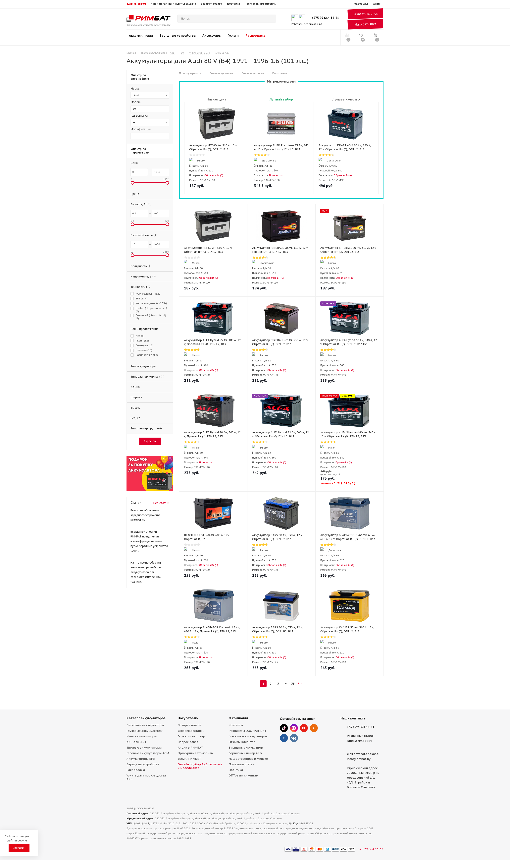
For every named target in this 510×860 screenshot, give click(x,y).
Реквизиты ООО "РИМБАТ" (248, 731)
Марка (134, 88)
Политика (236, 770)
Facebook (284, 738)
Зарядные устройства (178, 35)
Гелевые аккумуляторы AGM (148, 753)
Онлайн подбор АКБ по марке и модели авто (200, 766)
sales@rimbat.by (359, 741)
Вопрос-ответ (188, 742)
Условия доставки (191, 731)
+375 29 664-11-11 (325, 18)
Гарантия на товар (191, 736)
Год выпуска (139, 115)
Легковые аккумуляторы (145, 725)
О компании (238, 718)
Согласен (19, 848)
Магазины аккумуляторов (248, 736)
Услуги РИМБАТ (189, 759)
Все (300, 683)
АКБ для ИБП (136, 742)
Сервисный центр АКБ (245, 753)
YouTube (304, 728)
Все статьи (161, 503)
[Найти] (271, 19)
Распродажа (255, 35)
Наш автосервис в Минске (248, 759)
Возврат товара (189, 725)
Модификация (140, 129)
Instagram (294, 728)
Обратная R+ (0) (213, 175)
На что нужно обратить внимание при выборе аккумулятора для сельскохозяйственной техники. (146, 572)
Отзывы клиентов (242, 742)
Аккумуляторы (141, 35)
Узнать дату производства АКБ (146, 777)
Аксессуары (212, 35)
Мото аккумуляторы (142, 736)
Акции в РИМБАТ (190, 747)
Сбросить (150, 441)
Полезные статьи (241, 764)
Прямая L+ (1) (277, 175)
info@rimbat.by (359, 759)
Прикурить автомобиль (195, 753)
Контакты (236, 725)
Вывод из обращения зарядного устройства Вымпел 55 (145, 515)
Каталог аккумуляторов (146, 718)
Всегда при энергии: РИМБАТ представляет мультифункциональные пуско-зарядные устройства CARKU (149, 541)
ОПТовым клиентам (243, 775)
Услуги (233, 35)
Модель (135, 102)
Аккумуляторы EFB (141, 759)
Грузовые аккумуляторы (145, 731)
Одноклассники (314, 728)
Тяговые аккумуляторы (144, 747)
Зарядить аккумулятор (246, 747)
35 (292, 683)
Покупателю (188, 718)
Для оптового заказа (362, 754)
